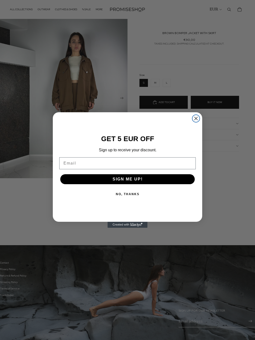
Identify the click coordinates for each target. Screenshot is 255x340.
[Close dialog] (196, 118)
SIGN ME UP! (128, 179)
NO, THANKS (127, 194)
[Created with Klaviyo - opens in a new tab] (127, 225)
